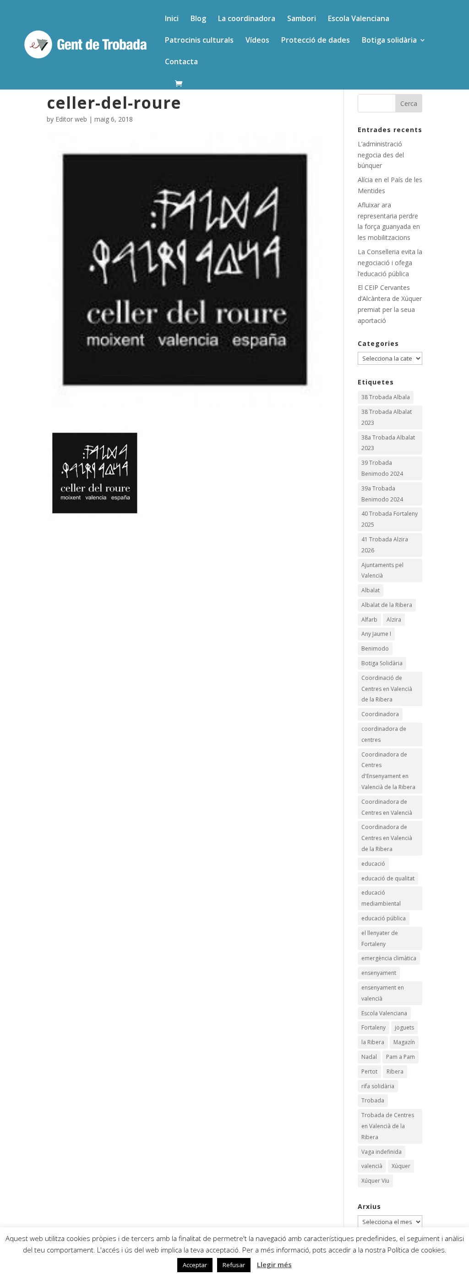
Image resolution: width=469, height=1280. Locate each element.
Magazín (404, 1042)
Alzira (394, 619)
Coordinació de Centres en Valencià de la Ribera (386, 689)
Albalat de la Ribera (386, 605)
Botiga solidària (389, 41)
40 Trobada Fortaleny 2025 (389, 519)
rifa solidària (377, 1086)
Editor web (71, 119)
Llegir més (274, 1264)
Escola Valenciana (358, 19)
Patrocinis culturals (199, 41)
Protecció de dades (315, 41)
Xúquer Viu (375, 1181)
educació (373, 864)
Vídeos (257, 41)
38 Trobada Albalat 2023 (386, 417)
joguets (404, 1027)
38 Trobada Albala (385, 397)
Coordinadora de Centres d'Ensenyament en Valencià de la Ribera (388, 771)
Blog (198, 19)
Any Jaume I (376, 634)
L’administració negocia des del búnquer (381, 154)
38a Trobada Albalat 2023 (388, 443)
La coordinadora (246, 19)
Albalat (370, 590)
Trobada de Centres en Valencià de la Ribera (387, 1126)
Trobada (372, 1100)
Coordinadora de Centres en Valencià (386, 807)
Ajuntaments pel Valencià (382, 570)
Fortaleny (373, 1027)
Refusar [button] (234, 1265)
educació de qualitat (387, 878)
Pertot (369, 1071)
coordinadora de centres (383, 734)
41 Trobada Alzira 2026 (384, 544)
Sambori (301, 19)
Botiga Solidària (382, 663)
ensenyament (378, 973)
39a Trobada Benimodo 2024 (382, 493)
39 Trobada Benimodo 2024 (382, 468)
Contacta (181, 62)
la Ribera (372, 1042)
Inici (172, 19)
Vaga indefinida (381, 1152)
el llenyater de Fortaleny (379, 938)
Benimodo (375, 648)
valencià (371, 1166)
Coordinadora (380, 714)
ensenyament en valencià (382, 993)
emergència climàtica (388, 958)
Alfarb (369, 619)
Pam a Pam (400, 1057)
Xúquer (401, 1166)
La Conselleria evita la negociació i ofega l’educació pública (390, 262)
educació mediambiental (381, 898)
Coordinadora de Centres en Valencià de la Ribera (386, 838)
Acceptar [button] (195, 1265)
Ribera (395, 1071)
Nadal (369, 1057)
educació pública (383, 918)
